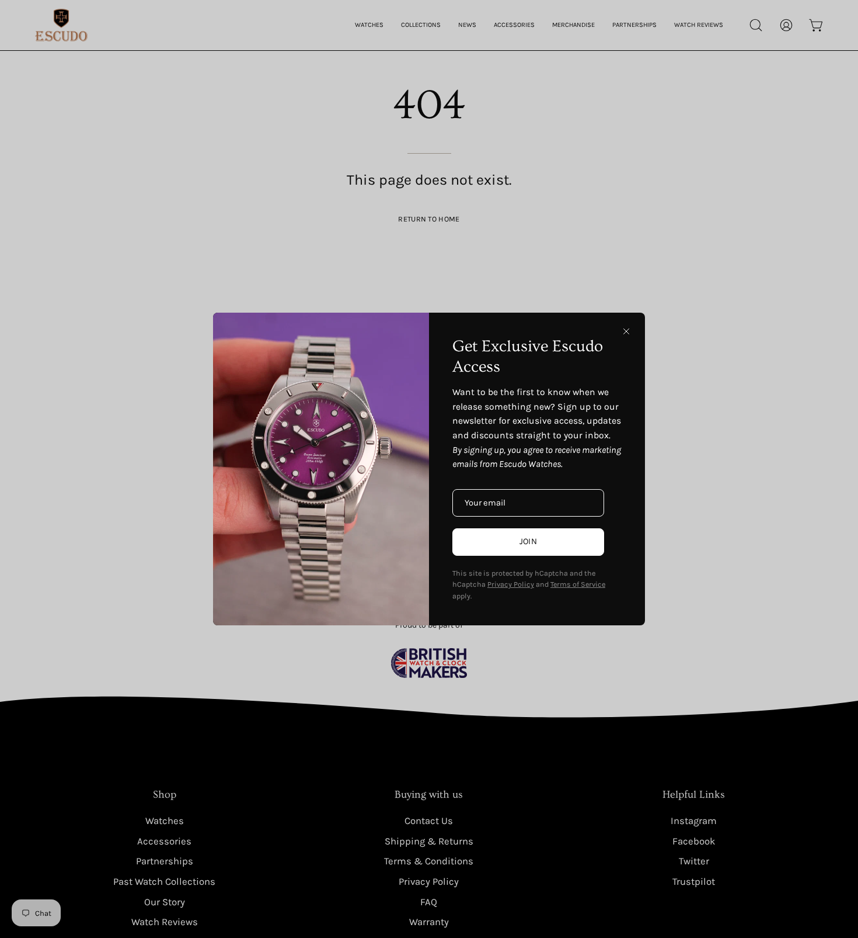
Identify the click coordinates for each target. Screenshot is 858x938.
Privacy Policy (510, 584)
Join (528, 541)
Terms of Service (577, 584)
